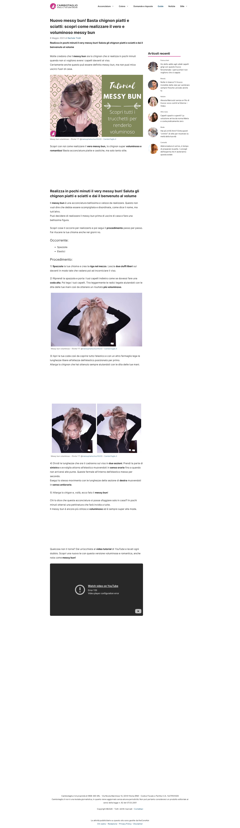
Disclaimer (138, 824)
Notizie (171, 6)
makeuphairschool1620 (91, 139)
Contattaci (138, 809)
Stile (182, 6)
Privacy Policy (125, 824)
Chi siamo (101, 824)
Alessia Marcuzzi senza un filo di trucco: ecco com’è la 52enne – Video (174, 103)
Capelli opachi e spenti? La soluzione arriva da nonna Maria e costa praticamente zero (174, 118)
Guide (160, 6)
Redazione (112, 824)
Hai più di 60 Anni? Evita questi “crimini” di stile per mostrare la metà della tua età (174, 134)
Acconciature (104, 6)
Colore (122, 6)
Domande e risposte (143, 6)
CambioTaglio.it (109, 139)
